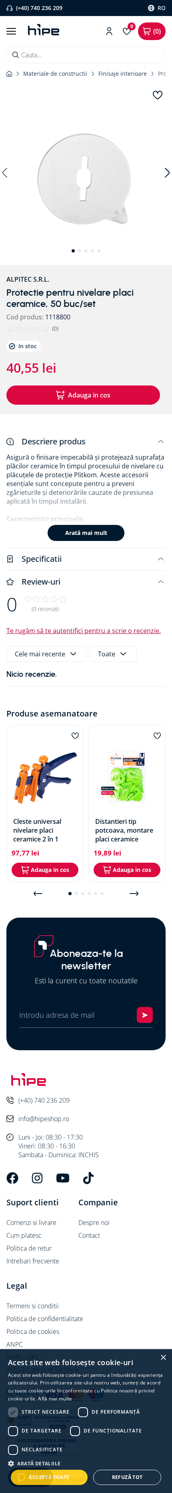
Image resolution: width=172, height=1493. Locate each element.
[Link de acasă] (9, 74)
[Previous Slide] (38, 893)
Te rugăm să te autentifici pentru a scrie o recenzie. (83, 630)
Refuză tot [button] (127, 1477)
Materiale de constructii (55, 73)
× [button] (163, 1358)
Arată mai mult (86, 533)
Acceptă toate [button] (49, 1477)
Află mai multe (55, 1398)
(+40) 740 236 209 (39, 8)
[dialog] (86, 1421)
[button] (86, 180)
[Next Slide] (134, 893)
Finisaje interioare (122, 73)
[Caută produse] (15, 55)
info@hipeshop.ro (43, 1118)
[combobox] (86, 54)
